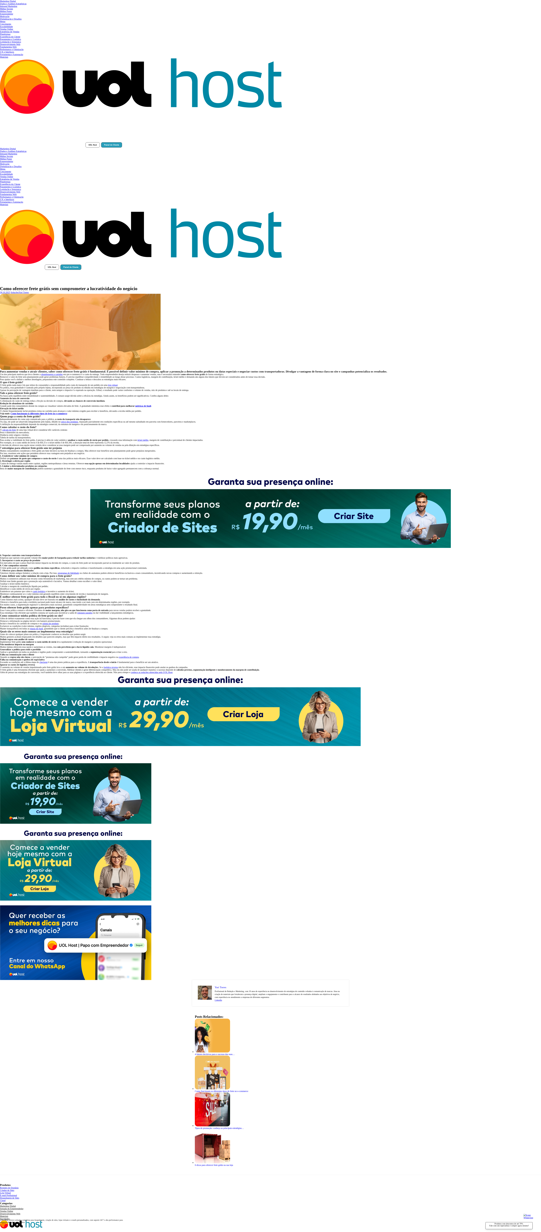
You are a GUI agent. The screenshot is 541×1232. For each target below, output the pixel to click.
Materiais (4, 57)
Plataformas (5, 34)
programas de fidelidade (68, 573)
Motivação (4, 16)
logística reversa (111, 667)
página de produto (50, 623)
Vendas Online (6, 29)
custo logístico (39, 591)
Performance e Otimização (12, 49)
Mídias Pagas (6, 11)
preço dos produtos (69, 422)
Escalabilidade (6, 26)
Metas (2, 21)
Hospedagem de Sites (9, 1198)
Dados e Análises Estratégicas (13, 4)
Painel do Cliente (111, 145)
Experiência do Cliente (10, 37)
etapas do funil (36, 628)
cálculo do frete (9, 430)
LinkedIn (218, 1000)
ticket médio (143, 440)
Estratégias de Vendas (9, 31)
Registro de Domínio (9, 1188)
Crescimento (5, 24)
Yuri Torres (24, 292)
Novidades (5, 1219)
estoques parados (84, 613)
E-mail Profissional (8, 1195)
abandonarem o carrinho (52, 374)
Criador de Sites (7, 1190)
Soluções (15, 292)
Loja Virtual (5, 1193)
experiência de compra (129, 657)
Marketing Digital (8, 1)
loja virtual (112, 385)
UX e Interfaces (7, 52)
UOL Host (92, 145)
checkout (43, 662)
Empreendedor (6, 14)
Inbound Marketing (8, 6)
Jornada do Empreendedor (11, 1208)
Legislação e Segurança (10, 42)
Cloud (2, 1200)
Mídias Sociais (6, 9)
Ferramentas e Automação (11, 54)
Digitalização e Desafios (11, 19)
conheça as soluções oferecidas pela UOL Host (151, 672)
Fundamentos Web (8, 47)
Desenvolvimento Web (10, 44)
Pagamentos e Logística (10, 39)
